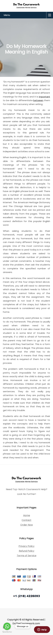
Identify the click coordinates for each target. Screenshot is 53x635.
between (38, 100)
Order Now (26, 524)
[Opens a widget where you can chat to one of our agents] (42, 630)
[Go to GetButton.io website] (7, 632)
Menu (7, 15)
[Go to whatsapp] (7, 626)
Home (26, 515)
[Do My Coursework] (26, 5)
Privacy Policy (26, 546)
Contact (26, 520)
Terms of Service (26, 555)
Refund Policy (26, 551)
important (44, 96)
